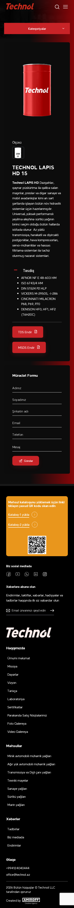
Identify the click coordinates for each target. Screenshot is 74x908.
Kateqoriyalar (37, 28)
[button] (27, 332)
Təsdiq (28, 270)
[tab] (37, 270)
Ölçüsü (17, 142)
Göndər (51, 610)
